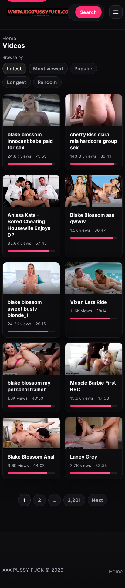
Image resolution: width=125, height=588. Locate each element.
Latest (14, 69)
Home (9, 38)
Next (97, 500)
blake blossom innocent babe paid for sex (30, 140)
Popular (83, 69)
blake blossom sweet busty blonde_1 (25, 308)
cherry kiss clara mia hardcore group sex (93, 140)
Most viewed (48, 69)
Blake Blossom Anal (31, 457)
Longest (16, 82)
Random (47, 82)
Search (88, 12)
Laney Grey (83, 457)
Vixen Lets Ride (88, 302)
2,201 (74, 500)
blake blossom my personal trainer (29, 386)
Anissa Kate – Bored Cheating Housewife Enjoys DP (29, 225)
